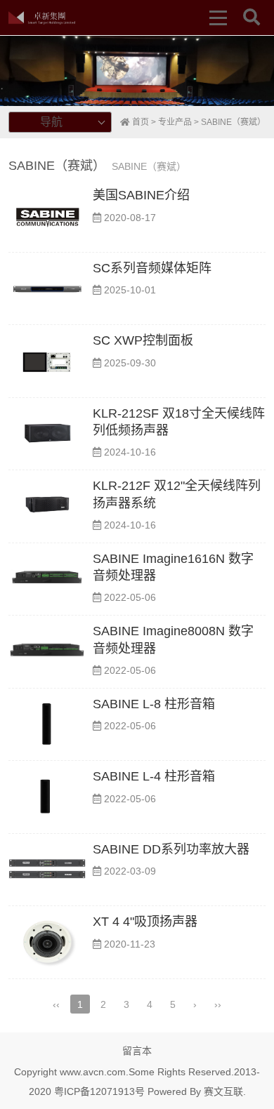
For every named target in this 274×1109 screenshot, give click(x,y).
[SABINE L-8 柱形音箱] (47, 725)
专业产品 (175, 122)
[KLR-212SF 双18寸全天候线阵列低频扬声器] (47, 434)
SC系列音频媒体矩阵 (152, 268)
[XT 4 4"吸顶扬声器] (47, 942)
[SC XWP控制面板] (47, 361)
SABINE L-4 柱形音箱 (154, 776)
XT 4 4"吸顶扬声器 (145, 922)
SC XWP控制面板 (143, 340)
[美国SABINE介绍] (47, 216)
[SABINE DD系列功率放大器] (47, 870)
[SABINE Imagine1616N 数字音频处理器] (47, 579)
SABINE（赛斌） (233, 122)
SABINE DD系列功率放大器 (171, 849)
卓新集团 (41, 18)
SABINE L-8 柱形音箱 (154, 704)
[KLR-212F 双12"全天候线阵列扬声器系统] (47, 506)
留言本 (137, 1050)
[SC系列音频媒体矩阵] (47, 289)
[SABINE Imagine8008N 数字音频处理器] (47, 652)
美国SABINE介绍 (141, 195)
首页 (139, 122)
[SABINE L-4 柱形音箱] (47, 797)
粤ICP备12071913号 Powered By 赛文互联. (150, 1091)
